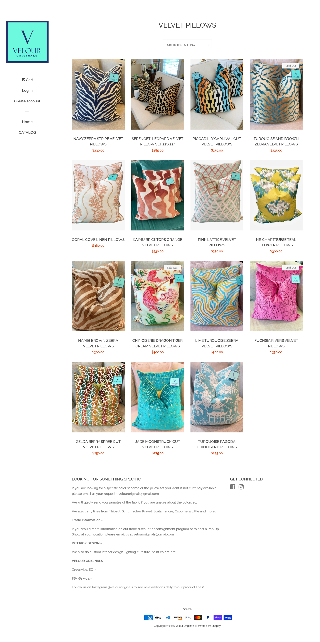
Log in (27, 90)
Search (187, 609)
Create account (27, 101)
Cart (29, 80)
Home (27, 122)
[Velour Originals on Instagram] (241, 488)
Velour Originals (184, 625)
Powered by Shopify (208, 625)
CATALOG (27, 132)
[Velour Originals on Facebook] (233, 488)
